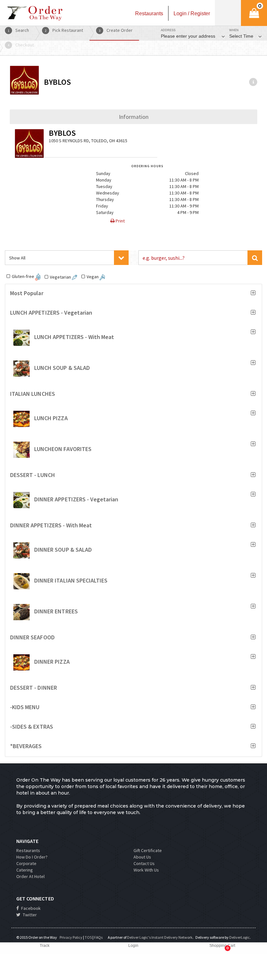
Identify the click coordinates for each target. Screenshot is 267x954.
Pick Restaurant (64, 30)
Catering (24, 870)
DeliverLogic (239, 937)
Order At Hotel (30, 876)
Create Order (116, 30)
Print (120, 221)
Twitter (29, 915)
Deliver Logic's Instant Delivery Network (159, 937)
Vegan (93, 277)
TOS (88, 937)
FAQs (98, 937)
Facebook (30, 908)
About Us (142, 857)
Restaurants (28, 850)
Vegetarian (61, 277)
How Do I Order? (32, 857)
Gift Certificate (148, 850)
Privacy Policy (71, 937)
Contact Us (144, 863)
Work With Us (146, 870)
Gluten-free (23, 276)
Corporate (26, 863)
